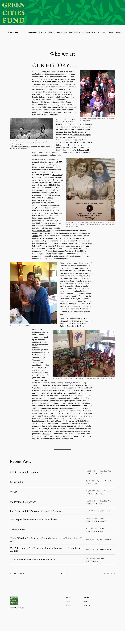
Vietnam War (70, 119)
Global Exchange (46, 238)
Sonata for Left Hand (41, 231)
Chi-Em (79, 326)
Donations (46, 434)
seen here (42, 416)
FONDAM (78, 418)
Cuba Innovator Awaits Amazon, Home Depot (33, 559)
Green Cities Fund (11, 32)
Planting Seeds (51, 254)
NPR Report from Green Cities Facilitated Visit (33, 519)
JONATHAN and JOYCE (23, 502)
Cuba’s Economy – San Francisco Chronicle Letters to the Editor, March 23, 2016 (46, 549)
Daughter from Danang (53, 188)
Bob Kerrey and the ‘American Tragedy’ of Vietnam (36, 511)
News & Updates (93, 484)
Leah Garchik (16, 482)
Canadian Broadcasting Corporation (73, 233)
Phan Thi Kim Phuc (70, 145)
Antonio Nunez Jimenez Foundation (60, 251)
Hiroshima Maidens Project (66, 140)
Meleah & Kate (17, 529)
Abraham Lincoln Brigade (81, 134)
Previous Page (17, 573)
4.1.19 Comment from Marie (24, 472)
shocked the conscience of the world (52, 153)
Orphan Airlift (57, 175)
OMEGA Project (59, 390)
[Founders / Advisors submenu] (45, 32)
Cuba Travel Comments (95, 474)
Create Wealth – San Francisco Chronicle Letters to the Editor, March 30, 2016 (46, 539)
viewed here (67, 278)
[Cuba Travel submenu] (66, 32)
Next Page (109, 573)
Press (105, 521)
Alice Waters (41, 248)
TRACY (14, 492)
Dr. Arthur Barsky (70, 132)
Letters (108, 511)
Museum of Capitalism (41, 385)
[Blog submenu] (120, 32)
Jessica (101, 511)
